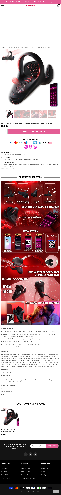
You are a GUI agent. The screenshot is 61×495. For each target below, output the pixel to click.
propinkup (27, 491)
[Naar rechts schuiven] (59, 114)
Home (3, 47)
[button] (58, 5)
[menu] (2, 5)
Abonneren (52, 446)
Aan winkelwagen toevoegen (34, 131)
